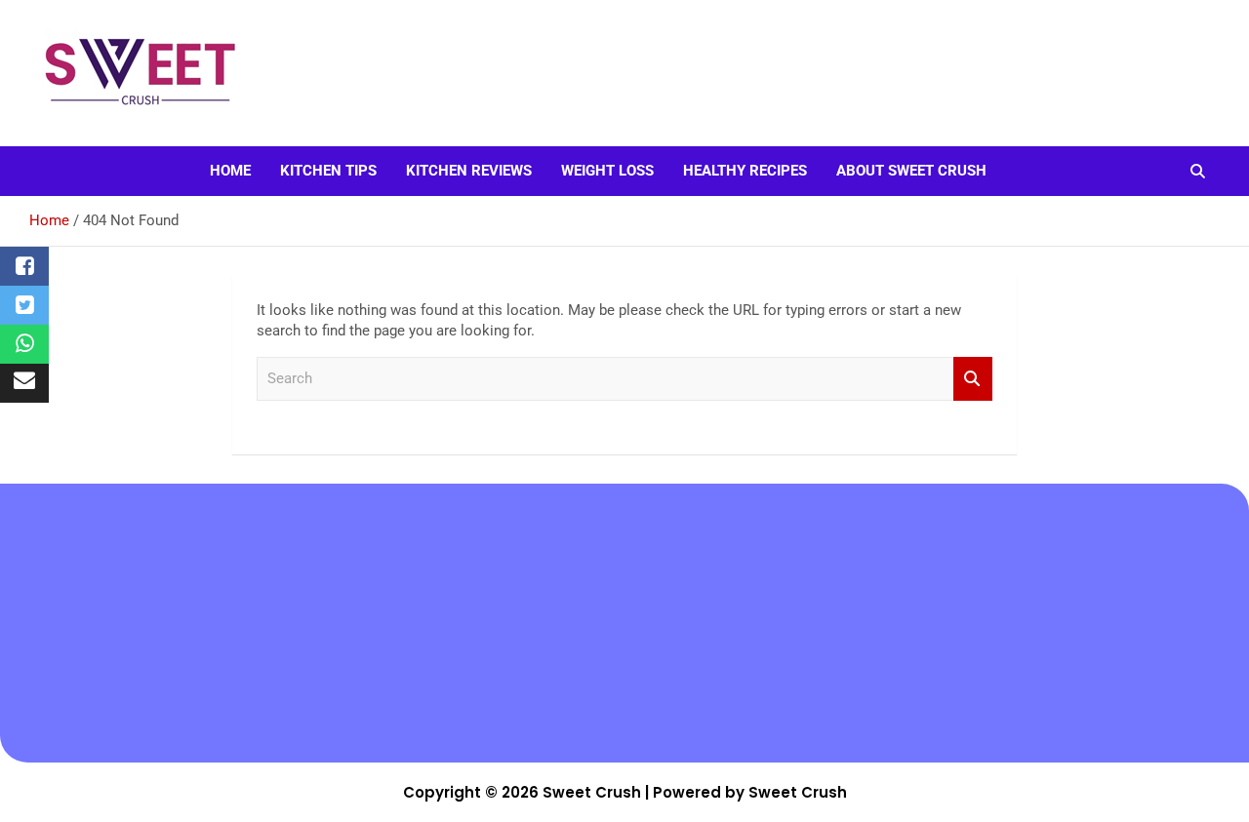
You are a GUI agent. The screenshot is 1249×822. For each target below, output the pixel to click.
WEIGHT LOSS (607, 170)
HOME (230, 170)
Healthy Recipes (745, 170)
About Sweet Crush (911, 170)
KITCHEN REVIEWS (469, 170)
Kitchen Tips (328, 170)
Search (972, 379)
